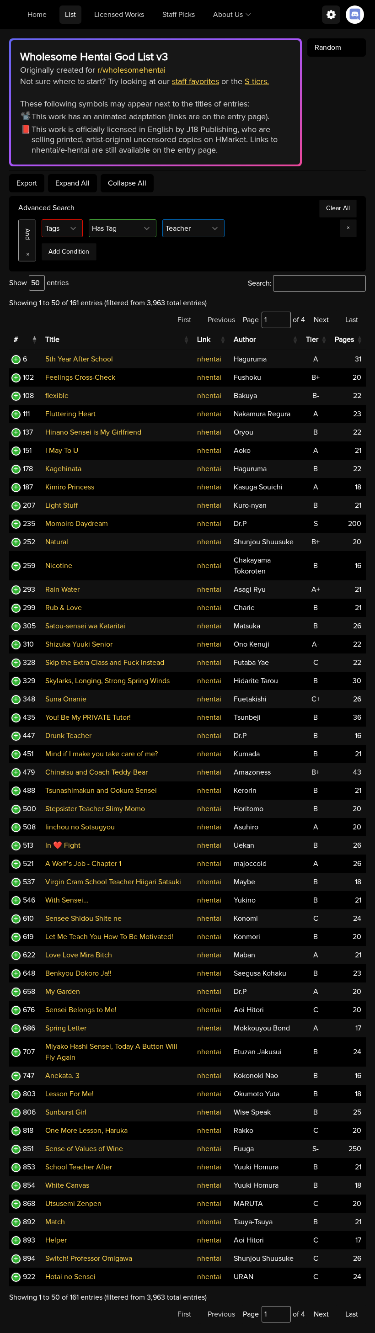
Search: (260, 283)
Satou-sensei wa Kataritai (85, 626)
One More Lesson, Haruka (86, 1130)
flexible (57, 395)
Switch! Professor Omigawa (88, 1258)
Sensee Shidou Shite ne (83, 918)
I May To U (61, 450)
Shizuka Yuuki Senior (78, 644)
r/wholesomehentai (131, 70)
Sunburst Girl (65, 1112)
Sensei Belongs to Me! (81, 1009)
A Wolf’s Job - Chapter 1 (83, 863)
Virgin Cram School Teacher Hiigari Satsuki (113, 882)
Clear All (338, 208)
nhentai (209, 359)
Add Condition (68, 251)
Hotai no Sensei (70, 1276)
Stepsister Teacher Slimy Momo (95, 808)
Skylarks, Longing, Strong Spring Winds (107, 680)
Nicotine (58, 565)
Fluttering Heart (70, 414)
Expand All (72, 183)
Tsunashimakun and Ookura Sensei (101, 790)
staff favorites (195, 81)
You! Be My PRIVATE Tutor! (88, 717)
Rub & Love (63, 607)
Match (55, 1222)
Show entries (39, 282)
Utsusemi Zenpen (73, 1203)
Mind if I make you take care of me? (101, 754)
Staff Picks (178, 14)
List (70, 14)
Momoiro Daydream (76, 523)
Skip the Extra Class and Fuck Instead (104, 662)
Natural (56, 542)
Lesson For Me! (69, 1094)
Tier (312, 339)
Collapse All (127, 183)
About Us (228, 14)
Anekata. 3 (62, 1075)
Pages (344, 339)
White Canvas (67, 1185)
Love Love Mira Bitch (78, 955)
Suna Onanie (65, 699)
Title (52, 339)
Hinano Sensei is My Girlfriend (93, 432)
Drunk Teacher (68, 735)
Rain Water (62, 589)
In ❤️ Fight (62, 845)
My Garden (62, 991)
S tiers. (257, 81)
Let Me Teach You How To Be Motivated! (109, 936)
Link (203, 339)
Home (37, 14)
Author (245, 339)
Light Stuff (61, 505)
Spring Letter (65, 1028)
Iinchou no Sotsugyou (80, 827)
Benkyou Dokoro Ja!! (78, 973)
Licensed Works (119, 14)
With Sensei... (67, 900)
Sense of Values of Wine (84, 1148)
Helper (56, 1240)
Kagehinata (63, 468)
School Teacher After (78, 1167)
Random (328, 47)
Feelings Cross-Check (80, 377)
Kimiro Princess (69, 487)
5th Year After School (79, 359)
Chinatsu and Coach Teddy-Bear (96, 772)
